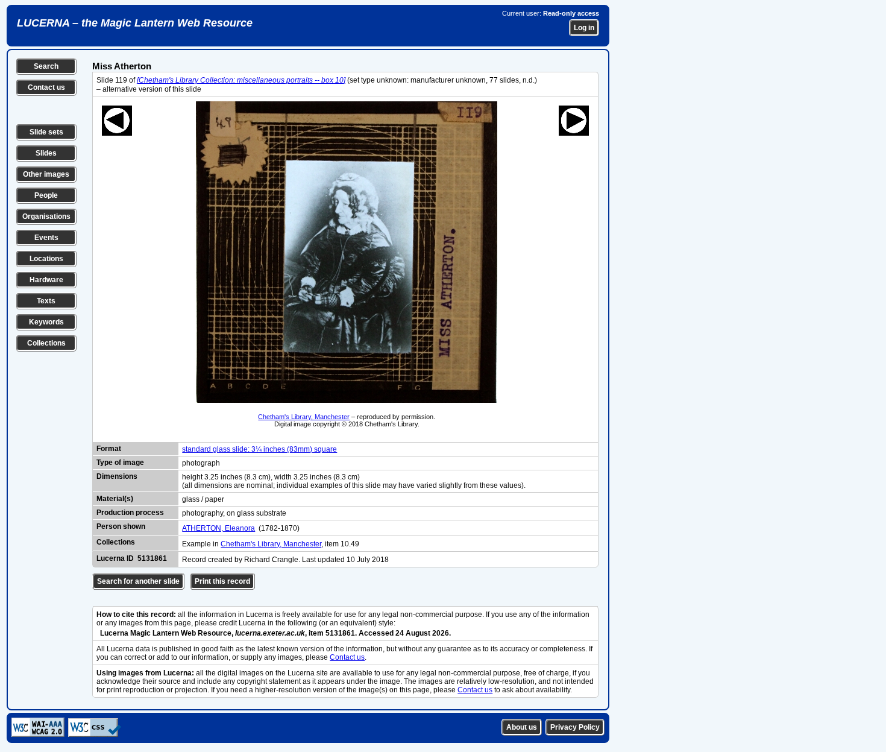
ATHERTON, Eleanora (218, 528)
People (46, 195)
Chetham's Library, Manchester (304, 416)
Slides (46, 153)
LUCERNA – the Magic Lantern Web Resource (135, 23)
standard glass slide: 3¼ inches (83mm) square (259, 449)
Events (46, 237)
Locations (46, 258)
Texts (46, 301)
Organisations (46, 216)
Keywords (46, 322)
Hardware (46, 280)
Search (46, 66)
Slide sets (46, 132)
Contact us (46, 87)
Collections (46, 343)
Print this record (222, 581)
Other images (46, 174)
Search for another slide (138, 581)
